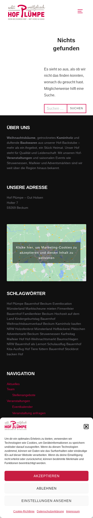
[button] (86, 426)
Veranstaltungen (18, 401)
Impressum (73, 511)
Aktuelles (13, 384)
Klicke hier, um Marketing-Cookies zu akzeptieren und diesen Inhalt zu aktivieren (46, 253)
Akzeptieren (47, 476)
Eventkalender (22, 407)
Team (11, 389)
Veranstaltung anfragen (29, 413)
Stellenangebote (23, 395)
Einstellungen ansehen (46, 501)
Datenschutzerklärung (50, 511)
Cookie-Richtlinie (24, 511)
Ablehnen (47, 488)
